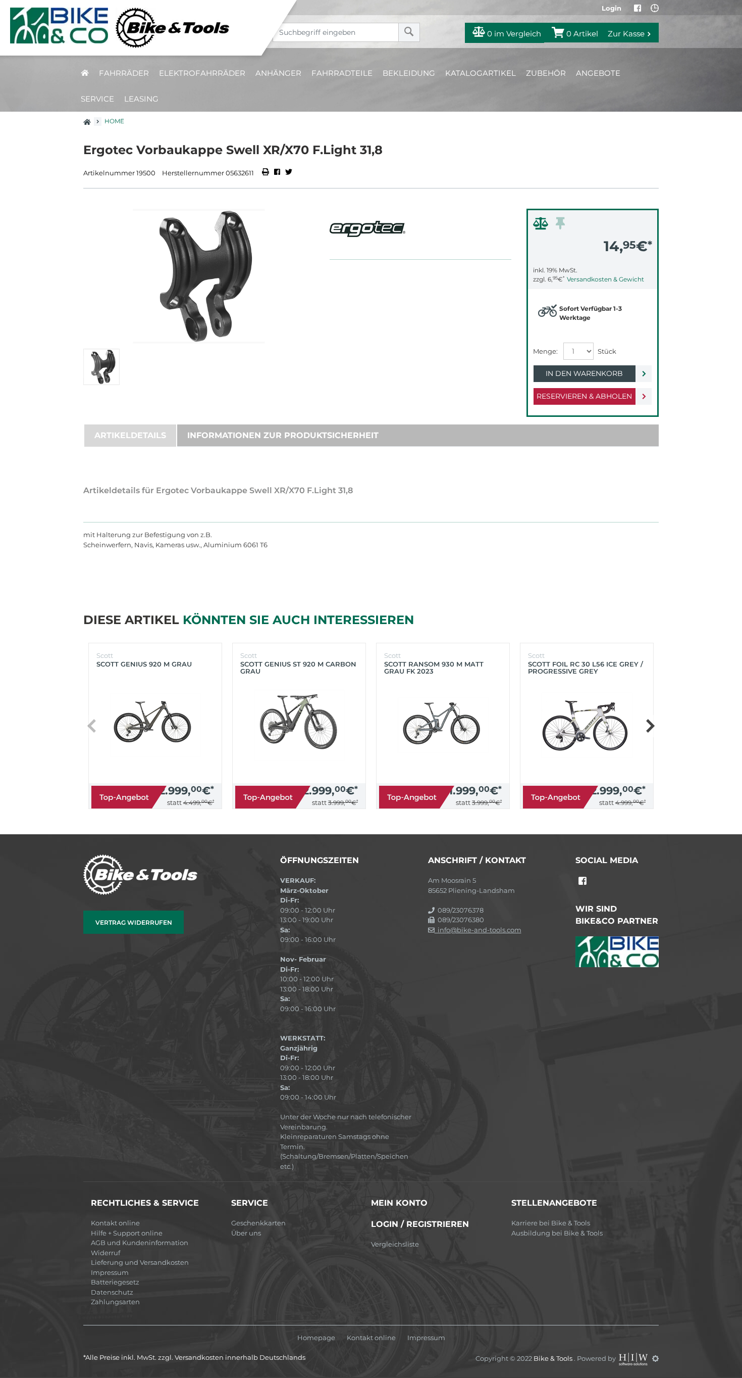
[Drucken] (266, 173)
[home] (85, 73)
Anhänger (278, 73)
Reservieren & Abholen (584, 396)
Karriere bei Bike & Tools (550, 1223)
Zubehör (546, 73)
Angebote (598, 73)
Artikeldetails (130, 435)
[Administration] (655, 1358)
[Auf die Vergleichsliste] (542, 225)
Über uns (246, 1233)
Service (97, 99)
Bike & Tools (554, 1358)
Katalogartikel (480, 73)
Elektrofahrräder (202, 73)
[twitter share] (289, 173)
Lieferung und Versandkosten (140, 1262)
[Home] (138, 28)
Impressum (110, 1272)
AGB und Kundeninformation (139, 1243)
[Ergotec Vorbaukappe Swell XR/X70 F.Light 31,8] (198, 276)
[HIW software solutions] (634, 1358)
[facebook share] (277, 173)
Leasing (141, 99)
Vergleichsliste (395, 1244)
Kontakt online (115, 1223)
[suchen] (409, 32)
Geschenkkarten (258, 1223)
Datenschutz (112, 1292)
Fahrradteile (342, 73)
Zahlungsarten (115, 1302)
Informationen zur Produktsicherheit (283, 435)
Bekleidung (409, 73)
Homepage (316, 1338)
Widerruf (105, 1253)
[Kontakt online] (655, 8)
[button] (650, 726)
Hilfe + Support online (127, 1233)
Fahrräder (124, 73)
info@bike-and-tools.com (478, 930)
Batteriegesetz (115, 1282)
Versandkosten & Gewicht (605, 279)
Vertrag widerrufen (133, 922)
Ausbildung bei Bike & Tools (557, 1233)
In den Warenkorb (584, 373)
